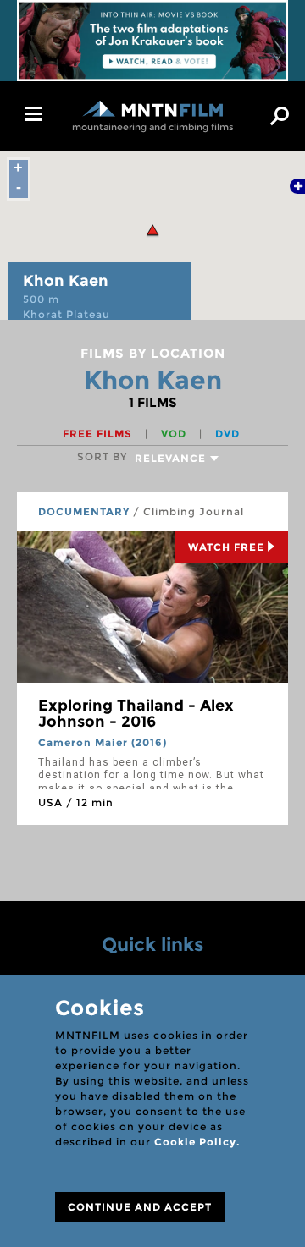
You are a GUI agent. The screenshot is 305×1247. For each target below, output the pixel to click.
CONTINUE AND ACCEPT (140, 1206)
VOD (175, 433)
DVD (227, 433)
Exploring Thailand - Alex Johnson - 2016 (136, 714)
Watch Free (226, 547)
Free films (99, 433)
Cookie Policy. (197, 1141)
